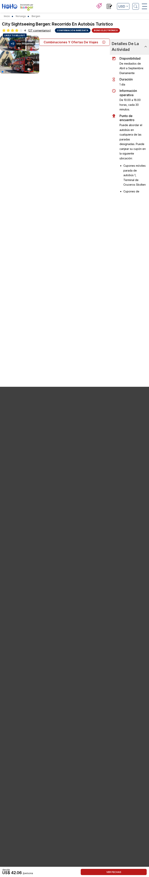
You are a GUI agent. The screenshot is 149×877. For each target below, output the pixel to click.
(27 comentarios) (39, 30)
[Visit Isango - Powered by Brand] (26, 8)
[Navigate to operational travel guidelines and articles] (109, 7)
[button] (2, 72)
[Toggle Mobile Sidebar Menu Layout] (144, 6)
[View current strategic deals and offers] (99, 6)
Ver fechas (113, 872)
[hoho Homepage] (9, 7)
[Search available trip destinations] (135, 6)
